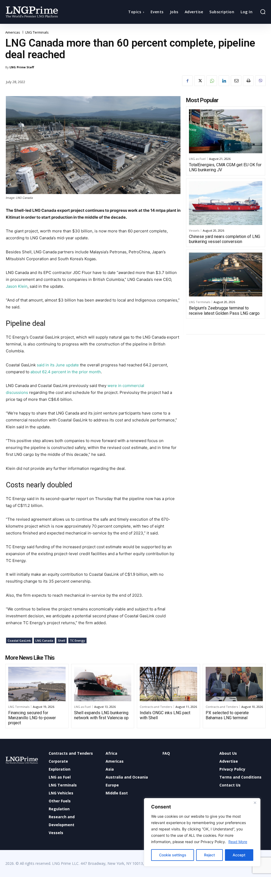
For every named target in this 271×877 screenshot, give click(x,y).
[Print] (248, 80)
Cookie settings (172, 855)
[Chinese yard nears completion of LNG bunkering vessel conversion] (225, 203)
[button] (263, 12)
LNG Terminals (37, 32)
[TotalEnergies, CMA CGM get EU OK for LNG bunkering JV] (225, 131)
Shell (61, 640)
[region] (202, 832)
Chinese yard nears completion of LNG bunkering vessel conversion (224, 239)
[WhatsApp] (211, 80)
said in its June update (57, 364)
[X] (199, 80)
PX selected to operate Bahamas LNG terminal (227, 715)
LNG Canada (44, 640)
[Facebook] (187, 80)
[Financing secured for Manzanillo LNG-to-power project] (37, 684)
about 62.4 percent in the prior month (65, 371)
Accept (239, 855)
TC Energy (77, 640)
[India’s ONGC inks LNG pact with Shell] (168, 684)
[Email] (236, 80)
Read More (237, 841)
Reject (209, 855)
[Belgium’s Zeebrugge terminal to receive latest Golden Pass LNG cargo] (225, 274)
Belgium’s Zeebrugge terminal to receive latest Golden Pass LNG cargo (224, 310)
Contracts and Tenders (156, 706)
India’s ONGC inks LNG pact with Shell (165, 715)
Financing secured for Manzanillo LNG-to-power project (32, 717)
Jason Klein (17, 286)
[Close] (255, 802)
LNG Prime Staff (22, 67)
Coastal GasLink (19, 640)
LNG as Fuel (197, 158)
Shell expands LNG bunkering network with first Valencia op (101, 715)
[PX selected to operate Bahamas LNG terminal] (234, 684)
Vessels (194, 230)
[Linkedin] (224, 80)
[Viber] (260, 80)
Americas (12, 32)
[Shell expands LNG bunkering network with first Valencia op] (103, 684)
